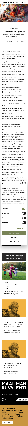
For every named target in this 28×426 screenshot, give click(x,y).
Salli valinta (14, 237)
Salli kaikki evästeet (14, 233)
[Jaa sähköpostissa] (21, 48)
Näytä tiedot (20, 228)
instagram (11, 404)
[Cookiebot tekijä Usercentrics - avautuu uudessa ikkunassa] (20, 183)
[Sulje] (25, 408)
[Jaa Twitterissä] (7, 48)
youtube (17, 404)
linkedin (22, 404)
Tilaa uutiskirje (6, 422)
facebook (4, 404)
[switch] (24, 213)
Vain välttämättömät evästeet (14, 241)
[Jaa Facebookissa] (16, 48)
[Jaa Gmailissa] (12, 48)
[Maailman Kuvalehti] (14, 389)
